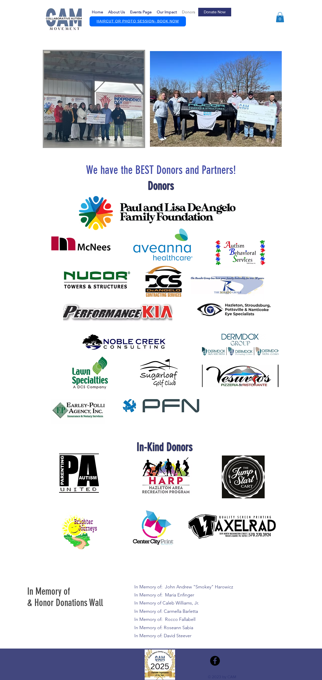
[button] (214, 12)
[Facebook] (215, 661)
